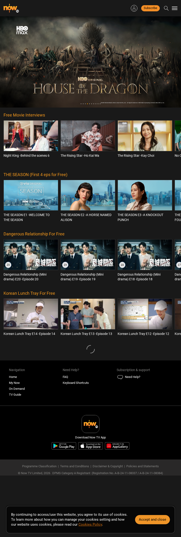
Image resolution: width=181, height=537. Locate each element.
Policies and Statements (142, 466)
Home (13, 377)
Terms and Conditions (74, 466)
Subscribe (150, 8)
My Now (14, 383)
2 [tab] (83, 103)
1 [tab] (81, 103)
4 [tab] (87, 103)
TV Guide (15, 394)
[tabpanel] (90, 62)
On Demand (17, 388)
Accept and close (152, 519)
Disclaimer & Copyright (108, 466)
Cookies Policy (90, 524)
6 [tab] (91, 103)
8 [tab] (95, 103)
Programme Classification (39, 466)
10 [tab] (100, 103)
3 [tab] (85, 103)
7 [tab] (93, 103)
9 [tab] (98, 103)
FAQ (65, 377)
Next (166, 62)
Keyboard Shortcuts (76, 383)
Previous (15, 62)
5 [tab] (89, 103)
